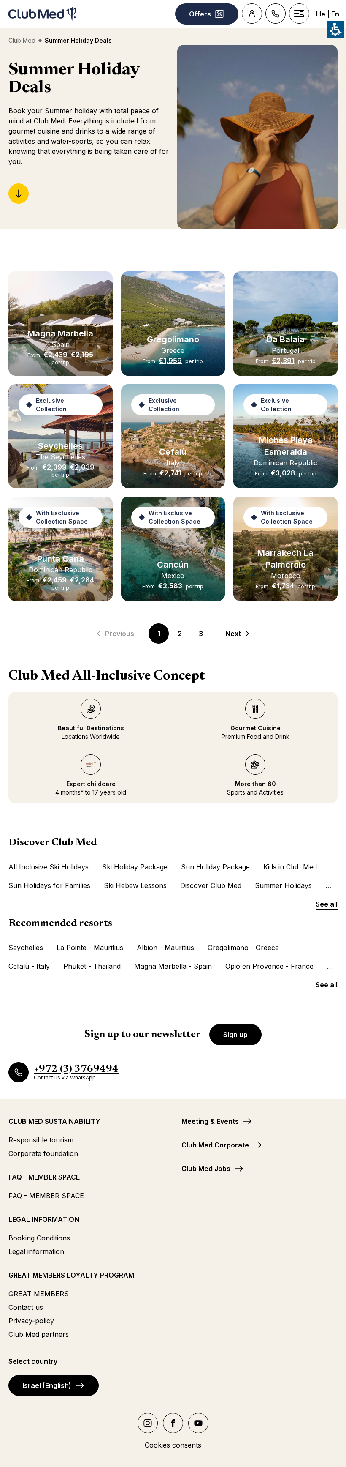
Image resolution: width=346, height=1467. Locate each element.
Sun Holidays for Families (49, 885)
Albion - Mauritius (165, 947)
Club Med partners (38, 1334)
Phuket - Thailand (92, 966)
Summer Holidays (283, 885)
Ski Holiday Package (135, 867)
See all (327, 904)
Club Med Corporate (215, 1145)
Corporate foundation (43, 1153)
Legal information (36, 1251)
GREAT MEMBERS (38, 1293)
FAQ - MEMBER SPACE (46, 1195)
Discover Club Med (210, 885)
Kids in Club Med (290, 867)
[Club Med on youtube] (198, 1423)
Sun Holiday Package (215, 867)
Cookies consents (173, 1445)
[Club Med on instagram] (148, 1423)
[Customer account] (252, 13)
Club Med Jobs (205, 1168)
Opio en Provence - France (269, 966)
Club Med (21, 40)
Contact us (25, 1307)
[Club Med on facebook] (173, 1423)
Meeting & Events (210, 1121)
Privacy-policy (31, 1321)
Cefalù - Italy (29, 966)
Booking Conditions (39, 1238)
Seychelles (25, 947)
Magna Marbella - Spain (173, 966)
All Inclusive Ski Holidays (48, 867)
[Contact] (275, 13)
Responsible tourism (40, 1140)
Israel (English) (46, 1385)
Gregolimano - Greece (243, 947)
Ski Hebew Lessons (135, 885)
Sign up (235, 1034)
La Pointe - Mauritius (90, 947)
